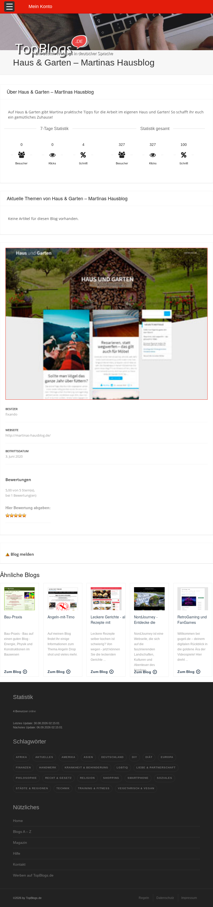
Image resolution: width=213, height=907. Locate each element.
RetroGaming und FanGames (192, 619)
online (24, 711)
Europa (167, 757)
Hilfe (16, 853)
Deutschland (112, 757)
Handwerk (47, 767)
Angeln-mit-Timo (61, 616)
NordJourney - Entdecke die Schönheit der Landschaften (146, 619)
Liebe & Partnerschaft (156, 767)
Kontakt (19, 864)
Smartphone (138, 777)
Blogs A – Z (22, 832)
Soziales (164, 777)
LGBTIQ (122, 767)
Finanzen (23, 767)
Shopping (111, 777)
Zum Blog (12, 672)
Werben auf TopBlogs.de (33, 875)
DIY (134, 757)
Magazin (20, 842)
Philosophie (26, 777)
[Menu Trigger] (9, 6)
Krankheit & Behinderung (86, 767)
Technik (63, 788)
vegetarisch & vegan (136, 788)
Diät (148, 757)
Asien (88, 757)
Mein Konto (40, 6)
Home (18, 821)
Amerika (68, 757)
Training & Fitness (94, 788)
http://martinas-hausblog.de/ (28, 435)
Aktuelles (44, 757)
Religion (87, 777)
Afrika (21, 757)
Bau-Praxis (13, 616)
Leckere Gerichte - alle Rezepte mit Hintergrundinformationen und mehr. (112, 619)
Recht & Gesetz (58, 777)
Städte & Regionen (32, 788)
